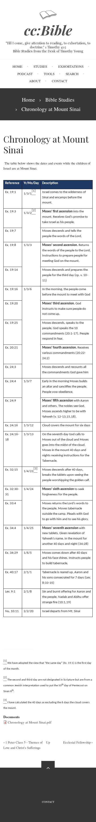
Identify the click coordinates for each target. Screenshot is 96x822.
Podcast (25, 74)
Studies (40, 66)
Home (17, 66)
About (35, 81)
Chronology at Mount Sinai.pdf (29, 722)
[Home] (47, 14)
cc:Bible (48, 30)
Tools (49, 74)
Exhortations (70, 66)
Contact (59, 81)
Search (72, 74)
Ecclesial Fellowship (78, 742)
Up (48, 742)
